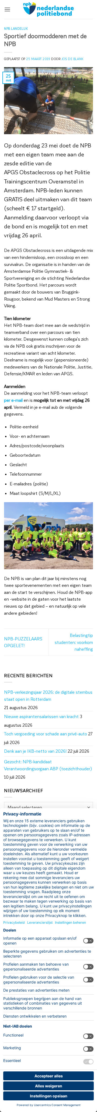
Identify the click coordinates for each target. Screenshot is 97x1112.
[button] (7, 9)
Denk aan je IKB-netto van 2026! (35, 751)
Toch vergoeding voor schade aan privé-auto (45, 733)
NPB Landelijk (16, 28)
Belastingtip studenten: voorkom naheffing (74, 642)
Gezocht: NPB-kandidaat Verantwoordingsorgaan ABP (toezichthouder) (48, 765)
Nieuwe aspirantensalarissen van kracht (41, 716)
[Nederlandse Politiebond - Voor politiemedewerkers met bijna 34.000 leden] (48, 9)
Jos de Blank (72, 59)
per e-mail (13, 400)
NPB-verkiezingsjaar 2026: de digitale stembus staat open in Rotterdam (48, 695)
